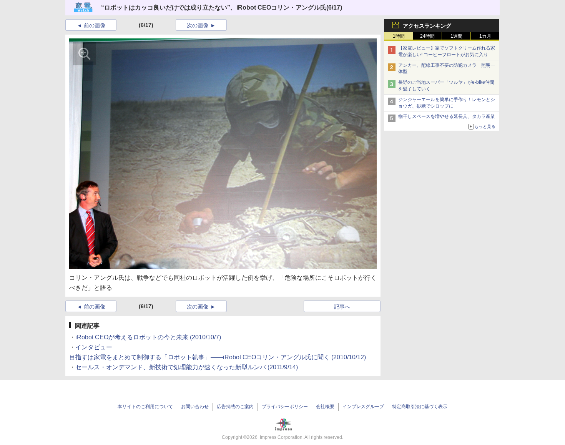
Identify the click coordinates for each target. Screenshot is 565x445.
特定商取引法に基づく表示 (419, 406)
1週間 (456, 36)
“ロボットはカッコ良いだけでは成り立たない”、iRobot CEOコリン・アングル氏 (213, 7)
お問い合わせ (195, 406)
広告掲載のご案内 (235, 406)
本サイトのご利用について (145, 406)
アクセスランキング (427, 26)
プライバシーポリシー (285, 406)
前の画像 (94, 25)
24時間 (427, 36)
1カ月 (485, 36)
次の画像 (197, 25)
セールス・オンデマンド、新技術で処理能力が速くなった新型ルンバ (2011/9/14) (186, 367)
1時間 (399, 36)
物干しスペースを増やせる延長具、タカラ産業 (446, 116)
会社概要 (325, 406)
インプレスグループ (363, 406)
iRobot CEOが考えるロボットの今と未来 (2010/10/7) (148, 337)
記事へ (342, 307)
